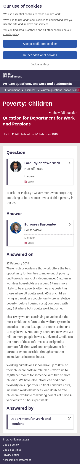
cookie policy (11, 34)
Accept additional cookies (40, 44)
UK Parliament (11, 90)
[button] (63, 112)
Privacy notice (11, 455)
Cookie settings (40, 64)
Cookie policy (11, 444)
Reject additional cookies (40, 55)
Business (30, 90)
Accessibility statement (17, 460)
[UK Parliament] (12, 75)
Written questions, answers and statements (37, 84)
